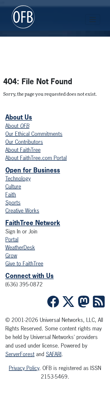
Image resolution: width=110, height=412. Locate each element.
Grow (11, 255)
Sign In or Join (21, 231)
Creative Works (22, 210)
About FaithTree (23, 149)
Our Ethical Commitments (33, 133)
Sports (13, 202)
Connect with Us (29, 275)
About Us (18, 117)
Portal (11, 239)
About (17, 125)
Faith (10, 194)
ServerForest (19, 354)
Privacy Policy (24, 368)
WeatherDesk (20, 247)
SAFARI (53, 354)
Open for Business (32, 170)
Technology (18, 178)
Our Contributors (24, 141)
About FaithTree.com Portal (36, 157)
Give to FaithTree (24, 263)
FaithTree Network (32, 222)
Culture (13, 186)
